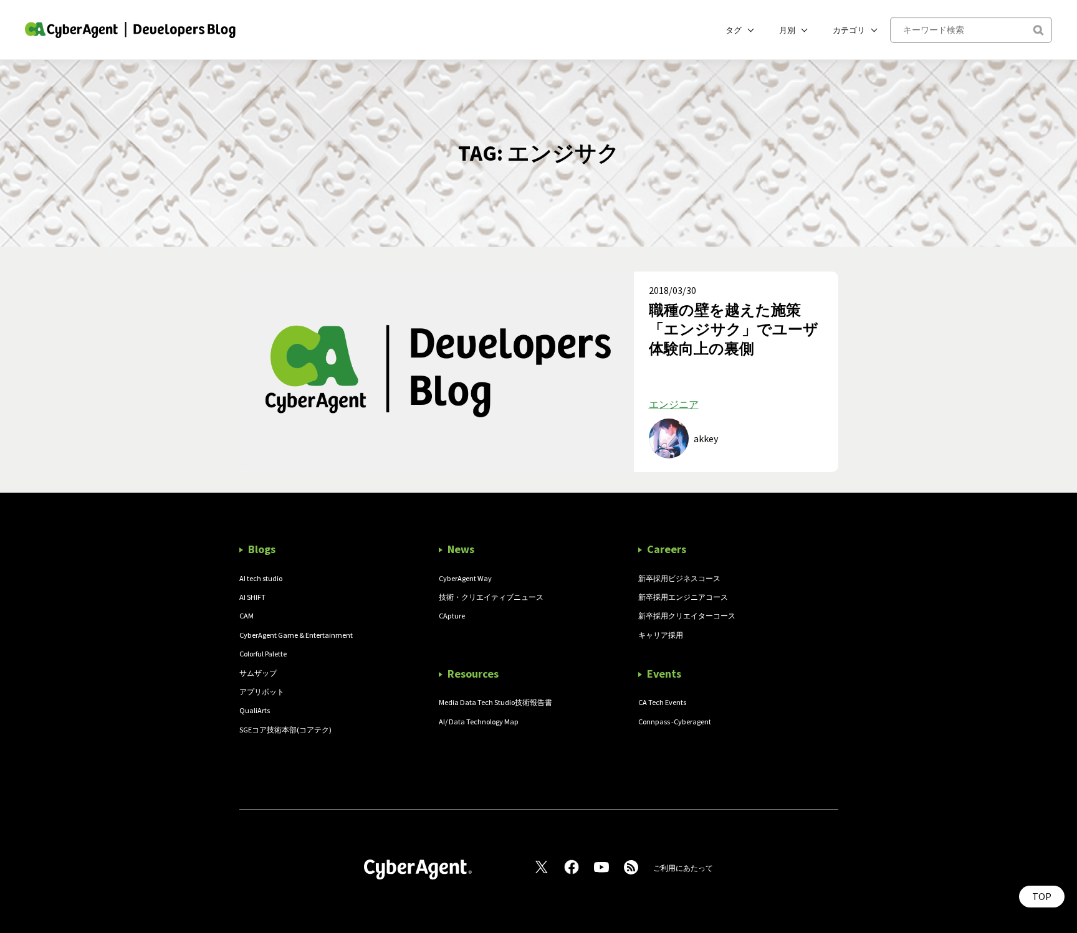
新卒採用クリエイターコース (686, 615)
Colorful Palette (263, 653)
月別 (787, 30)
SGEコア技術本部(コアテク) (285, 729)
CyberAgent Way (465, 578)
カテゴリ (849, 30)
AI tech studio (260, 578)
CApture (452, 615)
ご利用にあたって (683, 868)
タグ (733, 30)
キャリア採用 (660, 635)
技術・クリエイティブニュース (491, 597)
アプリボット (261, 691)
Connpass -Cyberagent (674, 721)
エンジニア (674, 404)
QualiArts (254, 710)
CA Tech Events (662, 702)
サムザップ (258, 673)
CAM (246, 615)
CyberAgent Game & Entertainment (296, 635)
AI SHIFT (252, 597)
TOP (1041, 896)
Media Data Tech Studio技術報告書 (495, 702)
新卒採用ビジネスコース (679, 578)
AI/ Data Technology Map (479, 721)
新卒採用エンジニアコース (683, 597)
